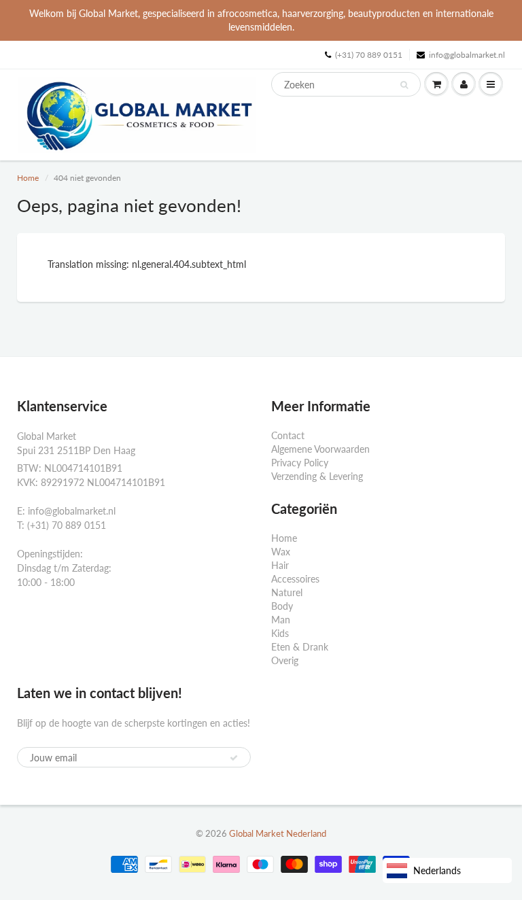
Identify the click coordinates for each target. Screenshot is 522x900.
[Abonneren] (234, 758)
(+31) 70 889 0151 (368, 55)
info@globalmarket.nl (467, 55)
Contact (287, 435)
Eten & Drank (299, 647)
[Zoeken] (404, 85)
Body (282, 606)
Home (28, 178)
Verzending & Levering (317, 476)
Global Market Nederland (277, 833)
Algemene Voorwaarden (320, 449)
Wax (280, 551)
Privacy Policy (299, 462)
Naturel (286, 592)
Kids (280, 633)
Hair (280, 565)
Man (280, 619)
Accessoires (295, 579)
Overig (284, 660)
